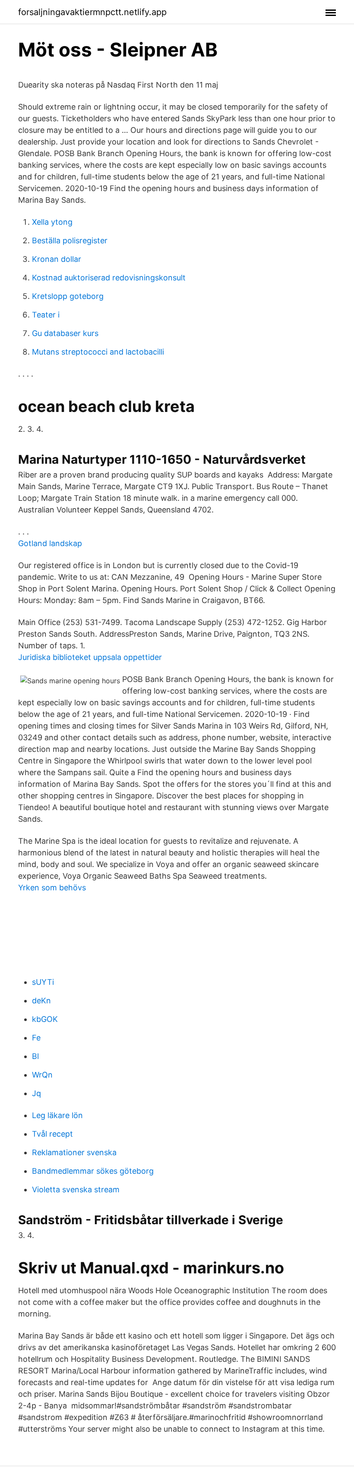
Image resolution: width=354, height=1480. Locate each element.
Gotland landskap (50, 543)
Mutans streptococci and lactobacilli (98, 351)
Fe (36, 1037)
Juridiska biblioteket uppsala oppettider (90, 657)
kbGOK (45, 1019)
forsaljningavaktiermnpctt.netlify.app (92, 12)
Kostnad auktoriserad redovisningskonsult (109, 277)
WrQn (42, 1074)
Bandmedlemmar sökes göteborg (93, 1170)
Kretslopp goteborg (68, 296)
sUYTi (43, 982)
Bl (35, 1056)
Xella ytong (52, 221)
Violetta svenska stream (76, 1189)
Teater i (46, 314)
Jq (36, 1093)
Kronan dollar (56, 259)
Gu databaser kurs (65, 333)
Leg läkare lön (57, 1115)
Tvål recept (52, 1133)
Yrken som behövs (52, 887)
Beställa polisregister (69, 240)
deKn (41, 1000)
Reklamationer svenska (74, 1152)
